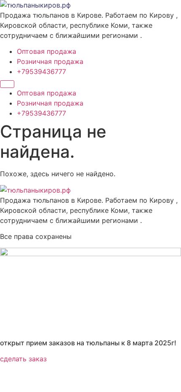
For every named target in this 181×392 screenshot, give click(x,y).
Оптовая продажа (46, 51)
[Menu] (7, 84)
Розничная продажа (50, 61)
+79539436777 (41, 71)
